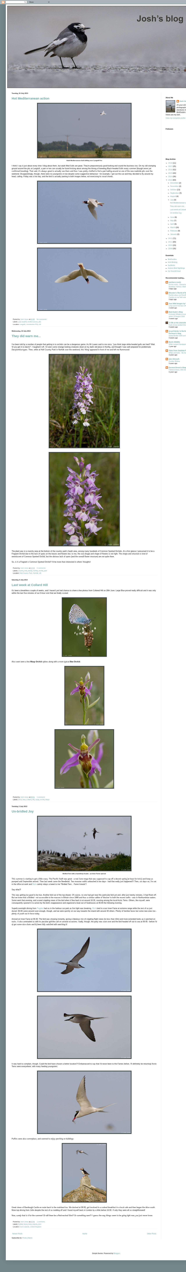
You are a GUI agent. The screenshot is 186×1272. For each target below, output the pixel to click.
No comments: (42, 319)
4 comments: (41, 568)
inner (30, 1224)
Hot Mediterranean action (30, 98)
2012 (170, 238)
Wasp (47, 799)
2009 (170, 249)
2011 (170, 242)
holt (25, 571)
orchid (41, 571)
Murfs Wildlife (174, 342)
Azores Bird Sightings (176, 268)
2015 (170, 173)
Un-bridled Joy (23, 811)
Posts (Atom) (27, 1238)
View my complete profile (175, 118)
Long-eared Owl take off (177, 306)
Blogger (117, 1253)
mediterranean (32, 322)
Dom (34, 884)
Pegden (40, 908)
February (174, 231)
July (172, 200)
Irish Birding (172, 262)
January (173, 234)
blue (24, 799)
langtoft (24, 322)
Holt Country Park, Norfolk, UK (30, 573)
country (21, 571)
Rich (94, 908)
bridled (20, 1224)
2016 (170, 170)
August (173, 196)
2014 (170, 177)
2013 (20, 799)
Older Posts (151, 1234)
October (173, 190)
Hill (33, 799)
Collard (28, 799)
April (172, 224)
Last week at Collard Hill (30, 585)
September (174, 193)
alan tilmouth (174, 359)
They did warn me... (26, 336)
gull (19, 322)
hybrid (30, 571)
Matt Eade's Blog (176, 312)
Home (84, 1234)
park (45, 571)
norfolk (35, 571)
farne (25, 1224)
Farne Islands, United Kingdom (30, 1227)
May (172, 221)
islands (35, 1224)
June (172, 217)
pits (40, 322)
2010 (170, 245)
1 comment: (41, 797)
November (174, 186)
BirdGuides (172, 259)
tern (39, 1224)
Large (37, 799)
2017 (170, 166)
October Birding (174, 361)
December (174, 183)
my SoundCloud (174, 271)
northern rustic (175, 282)
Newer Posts (17, 1234)
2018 (170, 163)
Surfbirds (171, 265)
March (173, 227)
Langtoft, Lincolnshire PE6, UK (30, 324)
